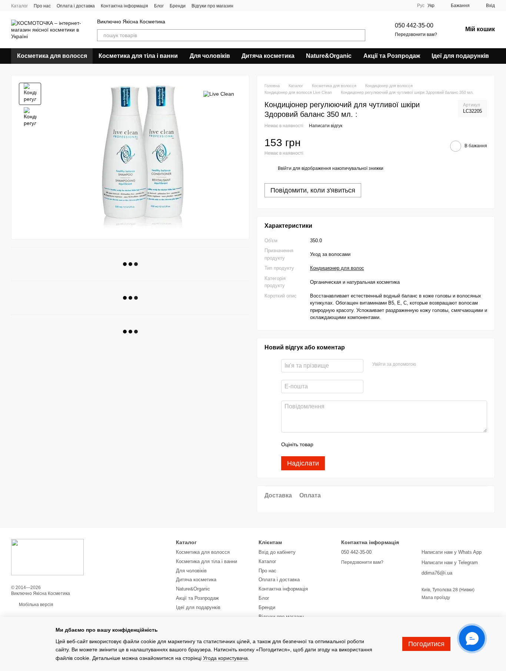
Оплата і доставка (76, 6)
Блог (159, 6)
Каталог (19, 6)
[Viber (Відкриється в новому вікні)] (253, 6)
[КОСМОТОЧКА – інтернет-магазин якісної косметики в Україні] (47, 556)
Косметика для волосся (52, 56)
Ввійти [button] (285, 168)
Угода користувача (225, 658)
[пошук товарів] (359, 35)
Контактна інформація (124, 6)
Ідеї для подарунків (460, 56)
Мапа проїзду (436, 597)
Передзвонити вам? (416, 34)
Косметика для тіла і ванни (138, 56)
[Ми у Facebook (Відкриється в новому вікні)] (244, 6)
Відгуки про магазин (212, 6)
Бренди (178, 6)
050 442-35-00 (414, 25)
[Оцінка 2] (337, 444)
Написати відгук (325, 125)
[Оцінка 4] (361, 444)
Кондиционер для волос (337, 268)
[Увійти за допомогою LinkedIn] (447, 364)
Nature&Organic (329, 56)
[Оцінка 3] (349, 444)
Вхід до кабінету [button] (277, 552)
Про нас (42, 6)
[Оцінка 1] (326, 444)
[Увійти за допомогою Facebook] (424, 364)
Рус (421, 5)
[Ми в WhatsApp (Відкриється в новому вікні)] (261, 6)
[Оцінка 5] (373, 444)
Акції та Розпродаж (391, 56)
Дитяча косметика (268, 56)
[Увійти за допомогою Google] (436, 364)
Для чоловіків (210, 56)
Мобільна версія (35, 604)
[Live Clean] (219, 93)
